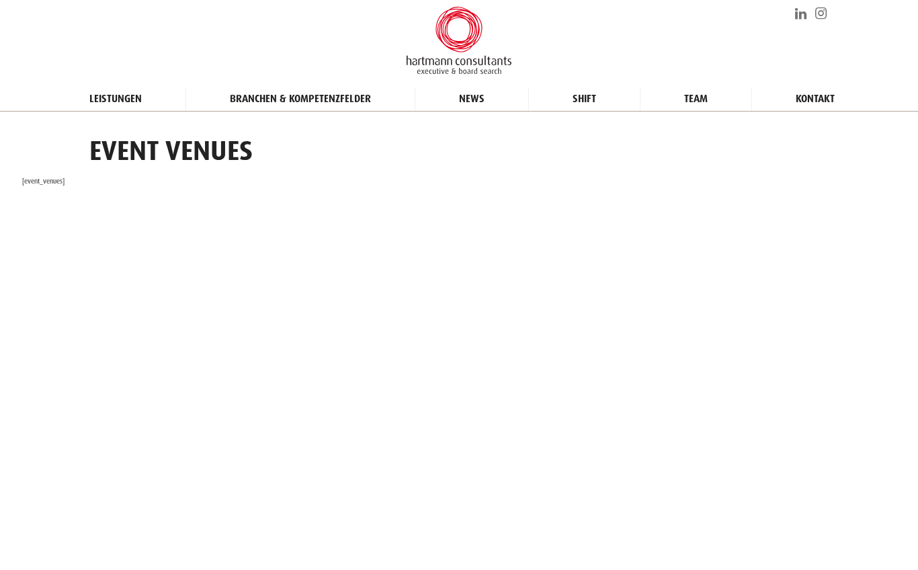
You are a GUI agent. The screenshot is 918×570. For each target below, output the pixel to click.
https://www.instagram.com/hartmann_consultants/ (822, 13)
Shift (584, 99)
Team (696, 99)
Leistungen (115, 99)
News (472, 99)
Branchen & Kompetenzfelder (300, 99)
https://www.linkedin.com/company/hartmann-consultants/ (801, 13)
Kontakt (815, 99)
